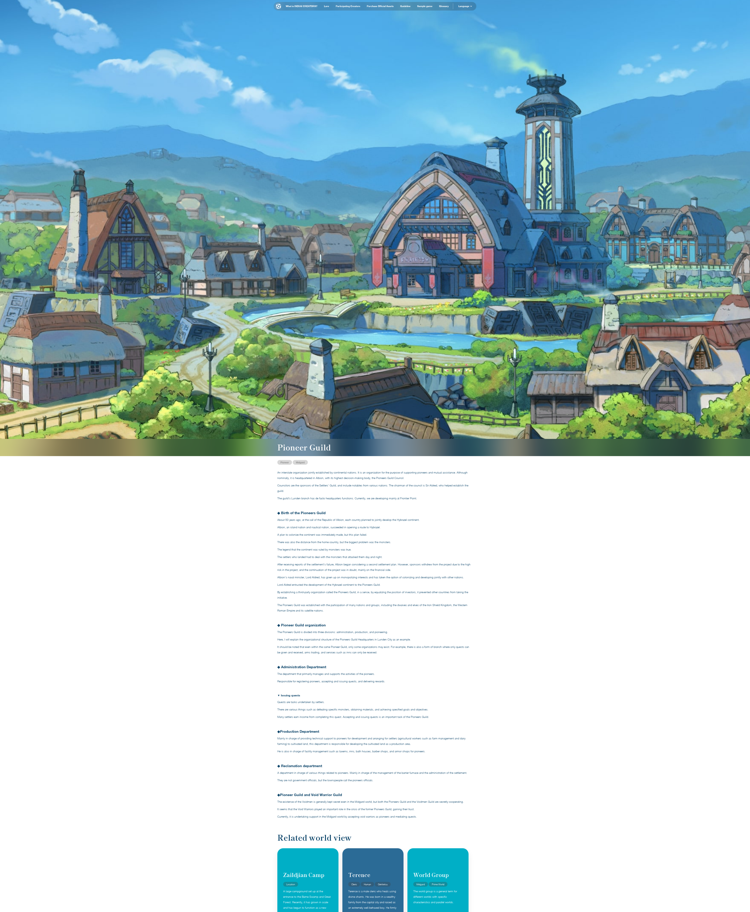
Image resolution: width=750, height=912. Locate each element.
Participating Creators (348, 6)
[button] (464, 6)
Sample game (424, 6)
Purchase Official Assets (380, 6)
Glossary (444, 6)
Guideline (405, 6)
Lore (326, 6)
